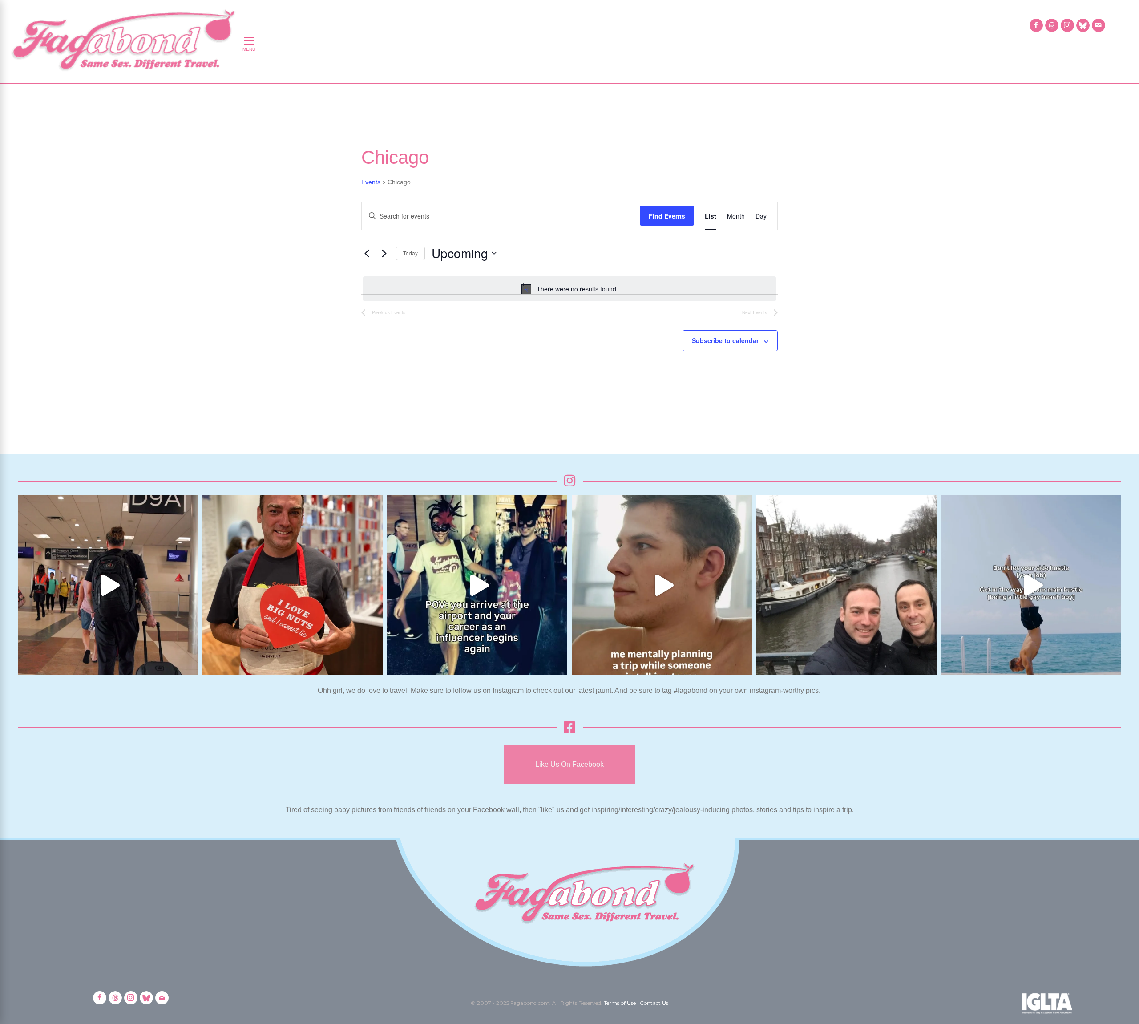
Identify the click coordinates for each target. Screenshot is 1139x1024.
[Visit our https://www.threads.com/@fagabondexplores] (1051, 25)
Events (370, 182)
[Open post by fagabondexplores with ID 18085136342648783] (292, 585)
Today (410, 253)
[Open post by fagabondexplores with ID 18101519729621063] (477, 585)
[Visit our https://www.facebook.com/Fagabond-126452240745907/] (1036, 25)
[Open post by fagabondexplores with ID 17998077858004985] (1031, 585)
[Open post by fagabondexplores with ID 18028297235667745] (108, 585)
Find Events (667, 215)
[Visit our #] (1098, 25)
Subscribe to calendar (725, 340)
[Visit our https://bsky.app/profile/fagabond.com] (1083, 25)
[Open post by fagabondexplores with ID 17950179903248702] (662, 585)
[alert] (569, 288)
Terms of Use (620, 1003)
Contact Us (654, 1003)
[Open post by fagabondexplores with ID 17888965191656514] (846, 585)
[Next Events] (384, 253)
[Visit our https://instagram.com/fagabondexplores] (1067, 25)
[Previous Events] (366, 253)
